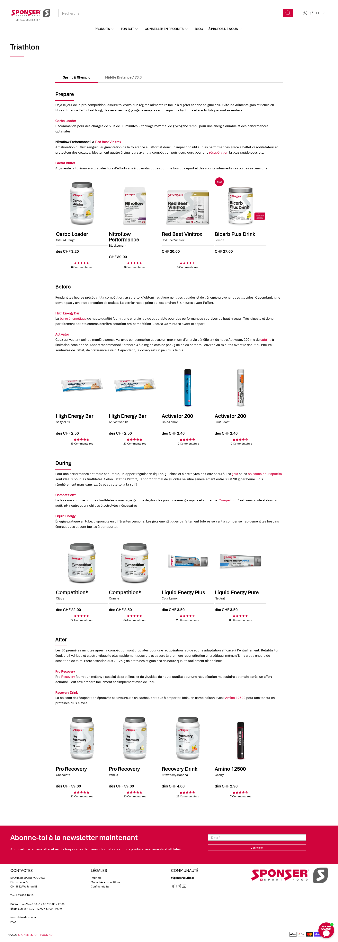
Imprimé (96, 877)
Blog (199, 29)
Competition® (65, 495)
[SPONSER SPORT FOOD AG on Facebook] (173, 887)
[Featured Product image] (81, 203)
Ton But (127, 29)
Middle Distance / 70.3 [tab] (123, 77)
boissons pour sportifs (265, 474)
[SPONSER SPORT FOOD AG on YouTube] (184, 887)
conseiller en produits (164, 29)
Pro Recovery (65, 671)
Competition (228, 500)
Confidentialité (100, 886)
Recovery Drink (66, 692)
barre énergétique (73, 318)
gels (235, 474)
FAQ (13, 921)
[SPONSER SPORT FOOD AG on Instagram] (178, 887)
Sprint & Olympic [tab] (76, 77)
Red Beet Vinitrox (108, 142)
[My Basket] (311, 13)
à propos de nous (223, 29)
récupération (218, 152)
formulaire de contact (24, 917)
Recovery (68, 677)
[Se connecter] (304, 13)
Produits (102, 29)
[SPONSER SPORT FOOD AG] (30, 13)
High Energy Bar (67, 313)
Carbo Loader (65, 121)
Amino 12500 (235, 698)
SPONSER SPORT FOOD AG (35, 935)
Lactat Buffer (65, 163)
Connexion (257, 847)
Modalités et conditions (105, 882)
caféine (265, 339)
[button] (321, 13)
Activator (62, 334)
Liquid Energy (65, 516)
